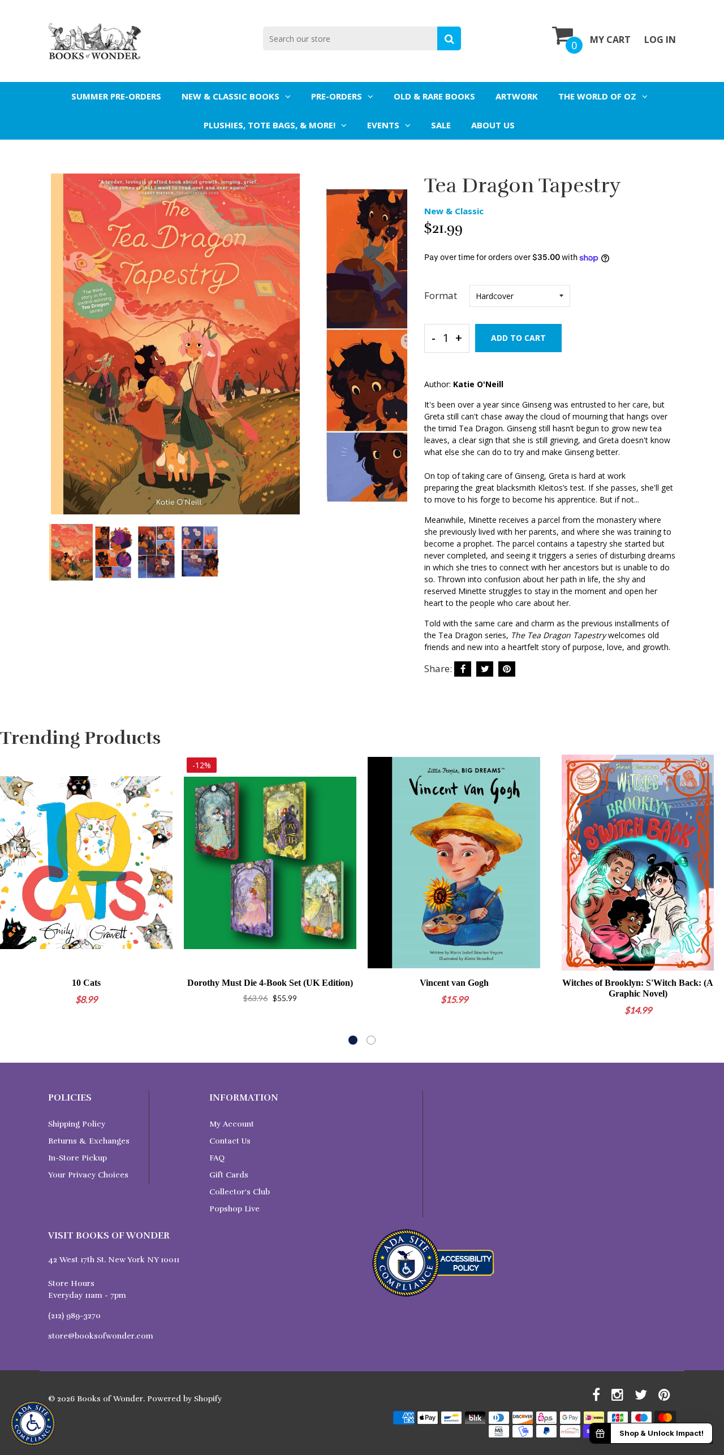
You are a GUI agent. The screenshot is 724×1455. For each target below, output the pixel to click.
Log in (660, 39)
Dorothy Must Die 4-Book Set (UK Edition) (270, 983)
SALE (441, 125)
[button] (352, 1040)
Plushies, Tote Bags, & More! (269, 125)
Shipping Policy (76, 1124)
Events (383, 125)
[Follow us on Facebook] (462, 669)
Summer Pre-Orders (116, 96)
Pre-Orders (336, 96)
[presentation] (59, 353)
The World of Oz (597, 96)
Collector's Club (239, 1192)
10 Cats (86, 983)
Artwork (516, 96)
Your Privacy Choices (88, 1175)
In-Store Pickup (77, 1158)
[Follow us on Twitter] (484, 669)
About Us (493, 125)
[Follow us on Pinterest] (506, 669)
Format (440, 295)
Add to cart (518, 337)
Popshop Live (234, 1209)
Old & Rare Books (434, 96)
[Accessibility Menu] (33, 1423)
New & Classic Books (230, 96)
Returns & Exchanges (89, 1141)
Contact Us (230, 1141)
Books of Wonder (110, 1399)
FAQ (217, 1158)
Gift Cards (228, 1175)
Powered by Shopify (184, 1399)
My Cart (610, 39)
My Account (231, 1124)
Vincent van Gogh (454, 983)
